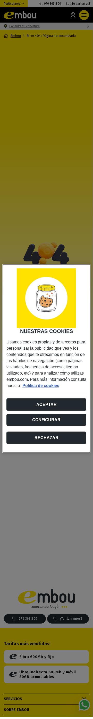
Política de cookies (40, 385)
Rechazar (46, 437)
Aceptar (46, 404)
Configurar (46, 420)
